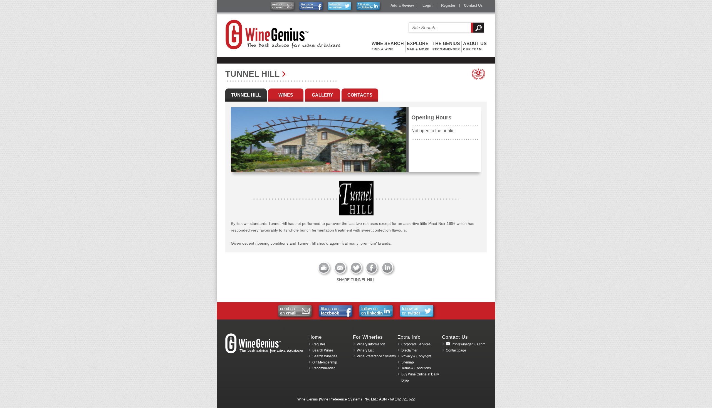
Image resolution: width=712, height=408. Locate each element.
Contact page (456, 350)
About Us (475, 46)
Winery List (365, 350)
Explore (418, 46)
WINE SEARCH (388, 46)
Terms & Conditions (416, 368)
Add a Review (402, 5)
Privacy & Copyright (416, 356)
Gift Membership (324, 362)
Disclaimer (409, 350)
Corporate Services (416, 344)
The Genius (446, 46)
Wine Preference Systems (376, 356)
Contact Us (473, 5)
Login (427, 5)
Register (448, 5)
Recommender (323, 368)
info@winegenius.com (468, 344)
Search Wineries (324, 356)
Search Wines (322, 350)
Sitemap (407, 362)
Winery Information (371, 344)
